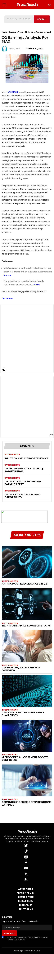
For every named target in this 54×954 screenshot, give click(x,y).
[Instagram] (26, 856)
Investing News (16, 32)
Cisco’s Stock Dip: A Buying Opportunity (22, 496)
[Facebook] (26, 862)
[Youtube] (26, 868)
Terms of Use (26, 897)
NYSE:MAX (12, 92)
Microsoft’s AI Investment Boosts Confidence (25, 758)
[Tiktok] (26, 851)
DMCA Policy (25, 901)
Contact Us (25, 909)
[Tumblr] (26, 873)
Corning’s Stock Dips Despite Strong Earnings (27, 803)
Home (4, 32)
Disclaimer (7, 298)
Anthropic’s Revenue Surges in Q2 (24, 583)
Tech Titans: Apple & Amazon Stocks (26, 625)
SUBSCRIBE (9, 933)
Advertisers (25, 889)
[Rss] (26, 879)
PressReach (14, 48)
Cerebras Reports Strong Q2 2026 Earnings (24, 470)
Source (7, 275)
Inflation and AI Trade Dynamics (26, 458)
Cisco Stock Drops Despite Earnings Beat (23, 483)
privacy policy (20, 939)
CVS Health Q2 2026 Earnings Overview (21, 669)
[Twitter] (26, 845)
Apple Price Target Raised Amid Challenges (23, 714)
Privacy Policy (25, 893)
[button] (4, 4)
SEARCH (41, 19)
